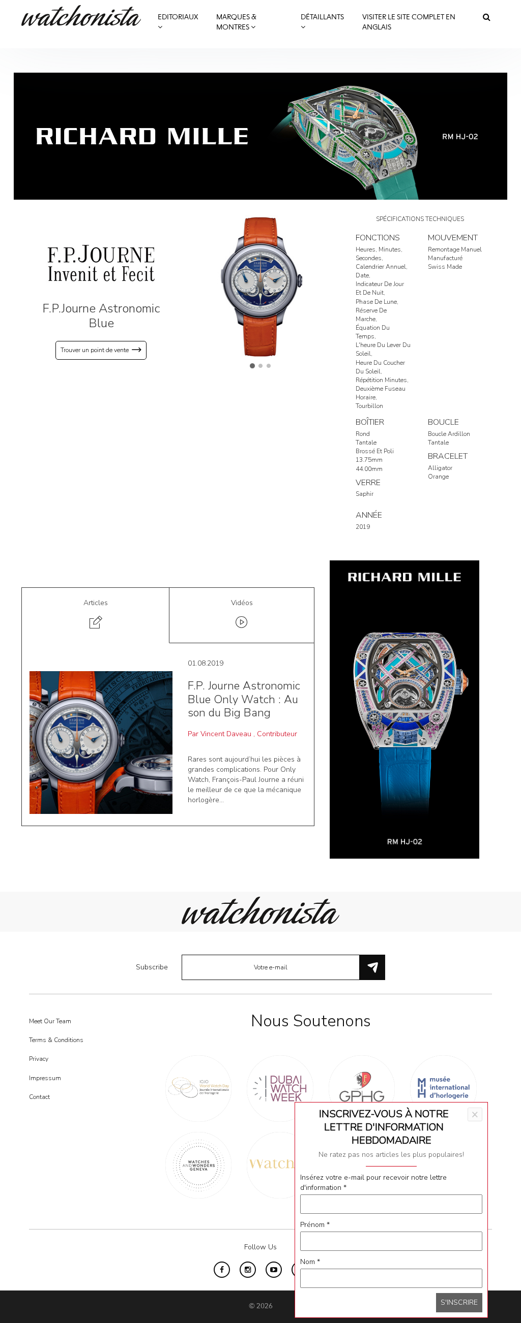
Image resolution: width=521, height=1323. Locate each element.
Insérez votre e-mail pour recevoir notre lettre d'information (373, 1182)
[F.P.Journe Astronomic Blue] (260, 286)
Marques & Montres (236, 22)
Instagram (248, 1270)
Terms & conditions (56, 1040)
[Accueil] (85, 15)
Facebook (222, 1270)
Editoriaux (178, 17)
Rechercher (487, 16)
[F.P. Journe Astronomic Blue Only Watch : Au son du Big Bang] (101, 742)
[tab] (95, 615)
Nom (310, 1262)
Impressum (45, 1078)
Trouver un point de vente (95, 350)
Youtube (274, 1270)
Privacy (38, 1059)
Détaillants (322, 17)
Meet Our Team (50, 1021)
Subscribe (152, 967)
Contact (39, 1097)
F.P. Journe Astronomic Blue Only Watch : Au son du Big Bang (244, 699)
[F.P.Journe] (101, 262)
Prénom (315, 1225)
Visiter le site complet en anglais (408, 22)
